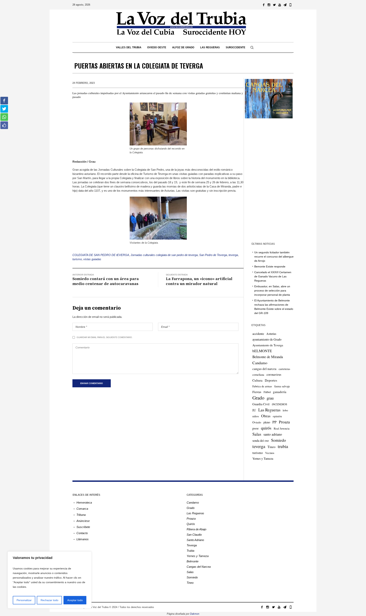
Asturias (271, 334)
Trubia (190, 550)
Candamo (259, 362)
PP (274, 422)
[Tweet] (4, 109)
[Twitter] (274, 4)
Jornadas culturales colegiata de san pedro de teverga (164, 255)
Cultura (257, 380)
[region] (50, 579)
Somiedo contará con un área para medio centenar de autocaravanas (105, 281)
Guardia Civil (261, 404)
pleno (266, 422)
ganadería (279, 392)
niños (255, 416)
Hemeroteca (84, 502)
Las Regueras (269, 410)
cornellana (258, 374)
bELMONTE (262, 350)
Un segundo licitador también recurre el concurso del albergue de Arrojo (274, 256)
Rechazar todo (49, 600)
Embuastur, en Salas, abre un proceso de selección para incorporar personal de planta (272, 290)
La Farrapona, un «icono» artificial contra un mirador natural (199, 281)
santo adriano (272, 434)
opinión (277, 416)
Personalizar (24, 600)
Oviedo (256, 422)
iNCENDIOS (279, 404)
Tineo (271, 446)
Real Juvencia (282, 428)
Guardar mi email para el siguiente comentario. (104, 337)
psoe (255, 428)
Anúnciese (83, 520)
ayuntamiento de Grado (266, 339)
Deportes (271, 380)
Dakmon (194, 613)
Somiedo (278, 440)
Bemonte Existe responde (269, 266)
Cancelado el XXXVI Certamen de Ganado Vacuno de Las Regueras (272, 276)
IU (254, 410)
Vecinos (269, 453)
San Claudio (194, 534)
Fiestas (256, 392)
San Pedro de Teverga (213, 255)
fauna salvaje (282, 386)
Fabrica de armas (262, 386)
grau (270, 398)
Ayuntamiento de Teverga (267, 345)
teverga (233, 255)
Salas (256, 434)
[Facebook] (263, 4)
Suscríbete (83, 527)
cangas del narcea (264, 369)
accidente (258, 333)
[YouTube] (279, 4)
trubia (283, 446)
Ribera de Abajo (196, 529)
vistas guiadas (92, 259)
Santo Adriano (195, 540)
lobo (285, 410)
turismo (77, 259)
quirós (266, 428)
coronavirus (273, 374)
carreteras (284, 369)
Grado (258, 397)
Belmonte (192, 561)
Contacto (82, 533)
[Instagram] (268, 4)
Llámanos (82, 539)
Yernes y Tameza (262, 458)
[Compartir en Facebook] (4, 100)
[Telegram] (285, 4)
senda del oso (260, 440)
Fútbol (267, 392)
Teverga (192, 545)
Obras (265, 415)
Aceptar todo (75, 600)
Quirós (191, 524)
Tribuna (81, 514)
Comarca (82, 508)
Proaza (284, 422)
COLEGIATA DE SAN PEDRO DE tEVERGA (100, 255)
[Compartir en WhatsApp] (4, 117)
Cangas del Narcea (199, 566)
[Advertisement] (269, 180)
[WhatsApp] (290, 4)
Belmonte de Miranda (267, 356)
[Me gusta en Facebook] (4, 125)
